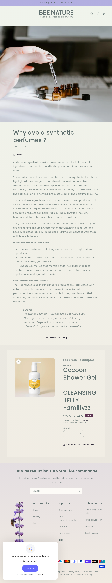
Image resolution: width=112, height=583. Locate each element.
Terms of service (90, 572)
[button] (6, 14)
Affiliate (89, 526)
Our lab (63, 526)
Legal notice (66, 574)
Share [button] (19, 154)
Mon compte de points (93, 511)
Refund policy (58, 572)
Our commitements (67, 518)
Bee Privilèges (92, 533)
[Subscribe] (79, 491)
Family (36, 516)
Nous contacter (93, 519)
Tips (61, 539)
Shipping (83, 420)
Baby (35, 510)
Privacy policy (74, 572)
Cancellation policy (83, 574)
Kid (34, 523)
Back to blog (58, 337)
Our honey (64, 533)
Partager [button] (71, 444)
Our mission (65, 510)
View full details (85, 444)
